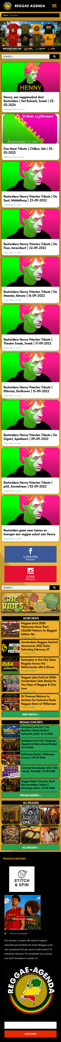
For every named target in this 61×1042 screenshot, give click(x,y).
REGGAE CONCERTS (31, 722)
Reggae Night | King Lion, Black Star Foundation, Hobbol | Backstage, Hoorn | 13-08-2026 (38, 784)
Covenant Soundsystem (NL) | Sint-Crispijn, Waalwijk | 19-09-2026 (39, 769)
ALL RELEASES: (31, 803)
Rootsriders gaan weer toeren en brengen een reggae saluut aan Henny (29, 532)
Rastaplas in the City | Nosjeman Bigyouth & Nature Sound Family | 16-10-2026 (39, 744)
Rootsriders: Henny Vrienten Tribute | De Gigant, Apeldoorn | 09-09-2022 (30, 437)
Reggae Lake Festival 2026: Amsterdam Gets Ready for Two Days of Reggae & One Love (38, 682)
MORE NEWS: (31, 618)
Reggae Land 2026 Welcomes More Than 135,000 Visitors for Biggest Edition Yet (39, 628)
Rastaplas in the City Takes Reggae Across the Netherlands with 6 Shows (38, 663)
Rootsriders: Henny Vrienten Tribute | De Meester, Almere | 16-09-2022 (30, 294)
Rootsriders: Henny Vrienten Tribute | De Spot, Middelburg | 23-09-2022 (30, 198)
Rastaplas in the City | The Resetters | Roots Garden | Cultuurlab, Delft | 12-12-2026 (37, 730)
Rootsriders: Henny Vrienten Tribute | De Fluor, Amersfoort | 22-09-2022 (30, 246)
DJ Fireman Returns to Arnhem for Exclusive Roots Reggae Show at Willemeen (38, 699)
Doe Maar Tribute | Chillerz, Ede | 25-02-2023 (29, 150)
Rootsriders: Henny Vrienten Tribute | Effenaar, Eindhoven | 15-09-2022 (28, 389)
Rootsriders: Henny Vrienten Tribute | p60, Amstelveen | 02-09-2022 (28, 484)
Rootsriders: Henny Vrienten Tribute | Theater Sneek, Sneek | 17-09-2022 (28, 341)
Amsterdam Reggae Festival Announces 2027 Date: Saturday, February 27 (39, 645)
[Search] (54, 56)
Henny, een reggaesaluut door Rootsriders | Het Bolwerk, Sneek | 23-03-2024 (29, 101)
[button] (54, 5)
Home (5, 15)
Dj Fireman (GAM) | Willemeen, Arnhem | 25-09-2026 (38, 755)
